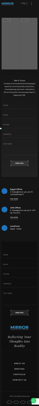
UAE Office (15, 208)
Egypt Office (16, 189)
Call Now (14, 199)
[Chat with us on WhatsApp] (33, 400)
